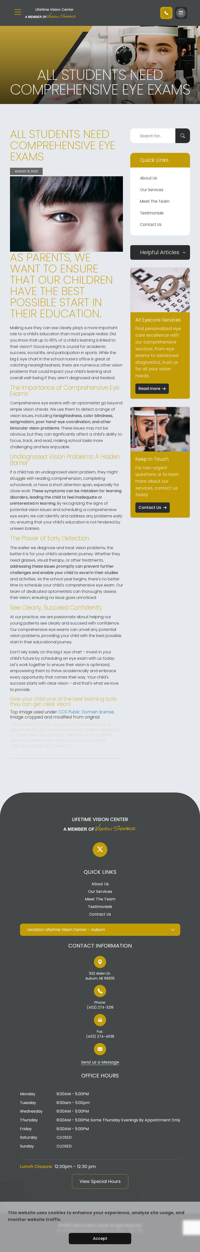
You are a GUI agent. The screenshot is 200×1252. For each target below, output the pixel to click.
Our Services (151, 190)
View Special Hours (100, 1181)
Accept (100, 1238)
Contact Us (150, 224)
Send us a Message (100, 1062)
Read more (149, 388)
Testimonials (152, 213)
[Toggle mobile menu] (18, 12)
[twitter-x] (100, 849)
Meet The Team (155, 201)
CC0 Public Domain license (86, 712)
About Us (148, 178)
